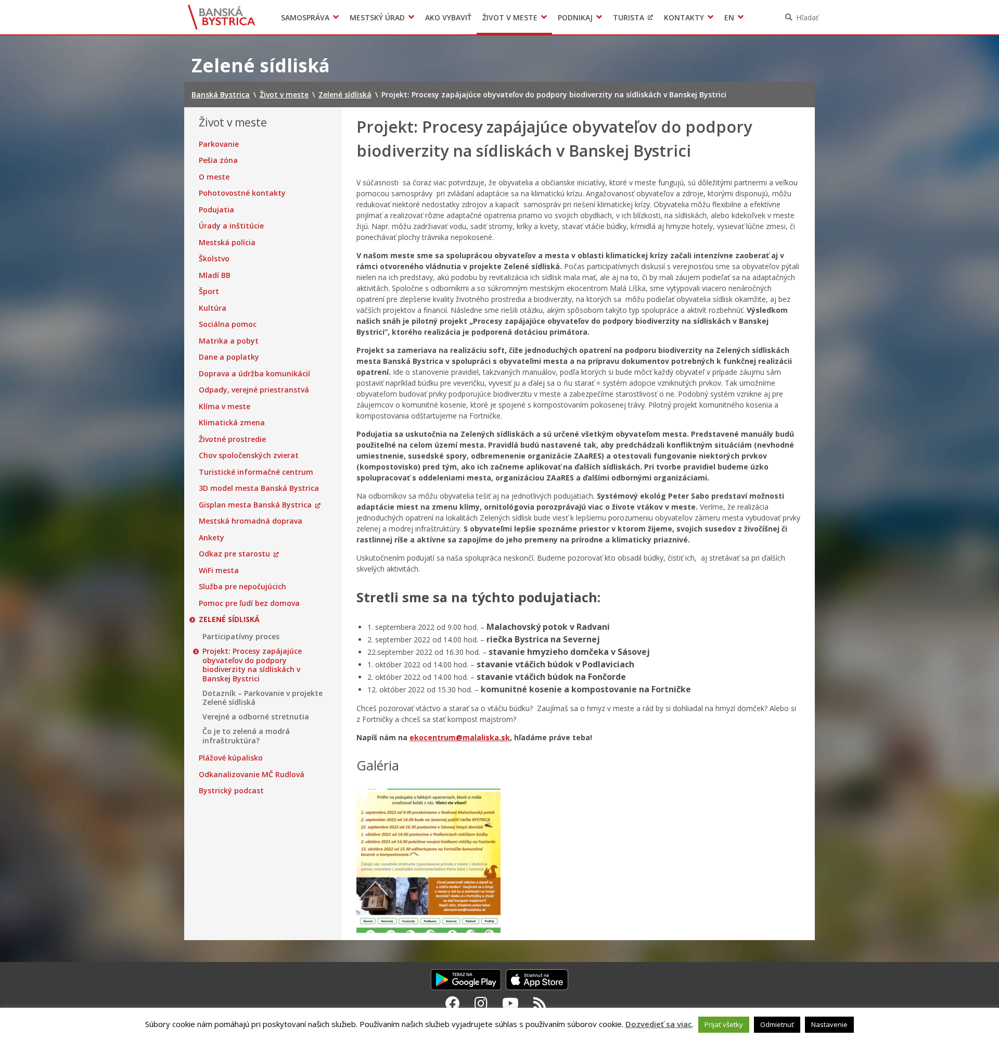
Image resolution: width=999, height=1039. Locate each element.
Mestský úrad (377, 17)
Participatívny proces (240, 636)
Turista (628, 17)
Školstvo (214, 258)
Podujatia (216, 209)
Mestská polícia (227, 242)
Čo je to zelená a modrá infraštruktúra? (246, 736)
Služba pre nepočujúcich (242, 586)
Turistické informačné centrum (256, 472)
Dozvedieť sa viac (658, 1024)
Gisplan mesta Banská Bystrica (255, 505)
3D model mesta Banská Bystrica (259, 488)
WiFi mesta (219, 570)
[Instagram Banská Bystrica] (481, 1003)
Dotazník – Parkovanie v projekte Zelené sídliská (262, 698)
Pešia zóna (218, 160)
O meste (214, 177)
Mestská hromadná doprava (250, 521)
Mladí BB (214, 275)
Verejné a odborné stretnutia (255, 716)
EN (729, 17)
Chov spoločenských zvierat (249, 455)
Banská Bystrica (222, 17)
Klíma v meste (224, 406)
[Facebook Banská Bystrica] (452, 1003)
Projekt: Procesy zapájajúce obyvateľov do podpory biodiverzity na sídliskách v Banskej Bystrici (252, 665)
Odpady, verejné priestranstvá (254, 390)
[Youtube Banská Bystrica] (510, 1003)
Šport (209, 291)
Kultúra (212, 308)
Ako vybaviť (448, 17)
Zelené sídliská (229, 619)
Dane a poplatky (229, 357)
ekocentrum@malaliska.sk (459, 737)
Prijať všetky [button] (724, 1024)
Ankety (211, 537)
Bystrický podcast (231, 790)
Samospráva (305, 17)
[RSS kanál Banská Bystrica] (539, 1003)
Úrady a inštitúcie (231, 226)
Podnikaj (575, 17)
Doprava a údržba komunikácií (254, 373)
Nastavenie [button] (829, 1024)
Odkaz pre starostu (234, 554)
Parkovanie (219, 144)
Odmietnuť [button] (777, 1024)
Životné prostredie (232, 439)
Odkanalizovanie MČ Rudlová (251, 774)
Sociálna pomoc (228, 324)
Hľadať (807, 17)
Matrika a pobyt (229, 341)
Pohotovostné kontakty (242, 193)
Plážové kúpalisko (231, 758)
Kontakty (684, 17)
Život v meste (509, 17)
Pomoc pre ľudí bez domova (249, 603)
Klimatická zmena (232, 422)
